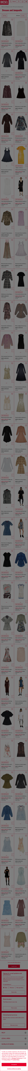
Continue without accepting (14, 1068)
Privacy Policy (7, 1059)
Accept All (14, 1064)
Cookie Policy (16, 1059)
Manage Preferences (17, 1058)
